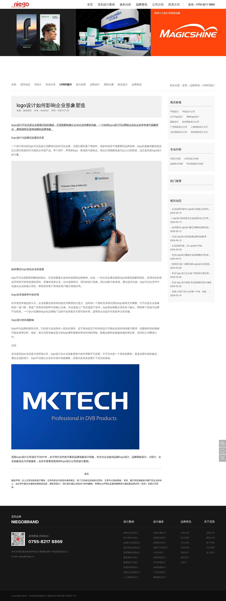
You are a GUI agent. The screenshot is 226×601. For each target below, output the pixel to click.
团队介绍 (210, 537)
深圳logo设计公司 (66, 461)
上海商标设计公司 (199, 126)
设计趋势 (81, 84)
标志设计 (123, 84)
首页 (184, 85)
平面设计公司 (188, 111)
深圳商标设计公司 (199, 131)
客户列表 (210, 542)
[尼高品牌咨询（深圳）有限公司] (25, 4)
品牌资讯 (195, 85)
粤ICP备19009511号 (66, 595)
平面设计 (174, 111)
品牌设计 (95, 84)
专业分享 (50, 84)
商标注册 (109, 84)
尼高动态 (25, 84)
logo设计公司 (24, 457)
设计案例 (83, 461)
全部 (13, 84)
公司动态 (185, 542)
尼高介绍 (210, 532)
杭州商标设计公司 (190, 121)
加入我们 (210, 552)
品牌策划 (137, 84)
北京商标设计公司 (178, 131)
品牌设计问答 (176, 163)
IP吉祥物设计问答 (194, 163)
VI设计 (37, 84)
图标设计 (174, 121)
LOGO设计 (66, 84)
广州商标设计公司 (178, 126)
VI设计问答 (175, 158)
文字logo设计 (176, 116)
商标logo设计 (192, 116)
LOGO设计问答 (191, 158)
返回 (86, 473)
